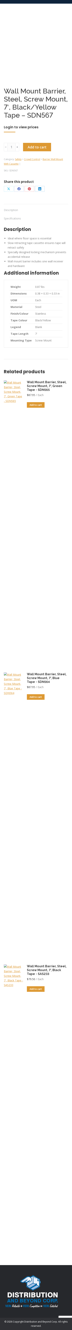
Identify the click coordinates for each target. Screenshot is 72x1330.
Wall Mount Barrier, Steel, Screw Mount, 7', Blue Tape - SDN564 (46, 678)
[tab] (36, 208)
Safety (18, 159)
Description (11, 210)
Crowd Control (32, 159)
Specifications (12, 218)
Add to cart (37, 147)
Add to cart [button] (36, 405)
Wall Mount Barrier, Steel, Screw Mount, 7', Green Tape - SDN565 (46, 386)
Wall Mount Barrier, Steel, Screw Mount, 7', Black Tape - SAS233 (46, 970)
